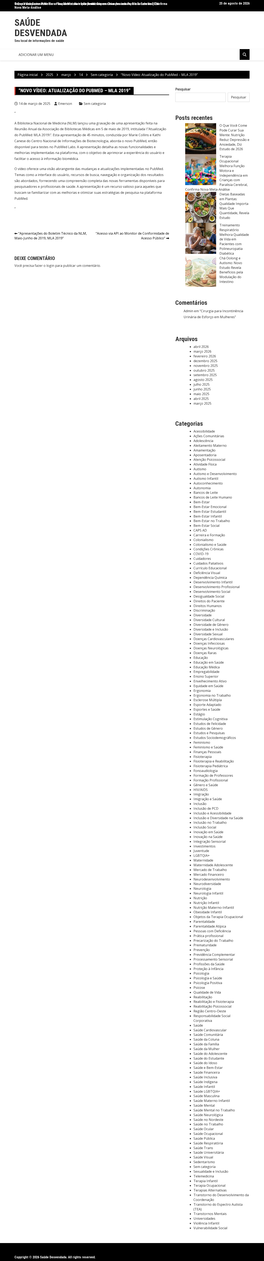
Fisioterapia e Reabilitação (213, 761)
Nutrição (200, 898)
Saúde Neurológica (208, 1115)
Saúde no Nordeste (208, 1119)
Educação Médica (206, 667)
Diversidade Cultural (209, 620)
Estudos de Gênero (208, 728)
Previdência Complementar (214, 954)
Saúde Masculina (206, 1096)
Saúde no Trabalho (208, 1124)
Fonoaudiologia (205, 770)
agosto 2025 (203, 379)
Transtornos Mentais (210, 1213)
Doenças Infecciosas (209, 643)
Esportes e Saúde (206, 709)
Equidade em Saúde (208, 686)
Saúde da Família (206, 1044)
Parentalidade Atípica (209, 926)
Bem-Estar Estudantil (209, 511)
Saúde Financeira (206, 1072)
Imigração (201, 794)
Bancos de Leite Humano (212, 497)
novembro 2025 (205, 365)
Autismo (199, 469)
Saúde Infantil (204, 1086)
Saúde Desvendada (40, 27)
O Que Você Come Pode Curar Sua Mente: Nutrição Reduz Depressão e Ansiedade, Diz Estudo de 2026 (234, 137)
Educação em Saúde (208, 662)
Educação (200, 657)
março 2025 (202, 403)
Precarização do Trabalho (213, 940)
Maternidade (203, 860)
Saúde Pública (204, 1138)
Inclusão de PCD (205, 808)
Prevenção (201, 950)
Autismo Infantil (205, 478)
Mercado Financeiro (208, 874)
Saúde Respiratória (208, 1143)
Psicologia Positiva (207, 983)
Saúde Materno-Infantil (211, 1100)
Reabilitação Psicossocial (212, 1006)
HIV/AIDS (200, 789)
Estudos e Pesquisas (209, 733)
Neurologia (202, 888)
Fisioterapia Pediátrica (210, 766)
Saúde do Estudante (208, 1058)
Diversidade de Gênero (211, 624)
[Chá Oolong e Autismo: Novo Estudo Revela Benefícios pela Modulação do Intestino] (200, 271)
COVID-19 (201, 554)
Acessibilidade (204, 431)
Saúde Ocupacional (208, 1133)
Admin (188, 311)
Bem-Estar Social (206, 525)
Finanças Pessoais (207, 752)
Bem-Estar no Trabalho (211, 521)
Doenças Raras (205, 653)
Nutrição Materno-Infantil (213, 907)
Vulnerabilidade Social (210, 1228)
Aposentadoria (204, 455)
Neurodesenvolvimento (211, 879)
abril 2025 (201, 398)
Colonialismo (203, 540)
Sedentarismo (204, 1162)
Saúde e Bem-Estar (208, 1067)
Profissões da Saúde (209, 964)
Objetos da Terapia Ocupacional (218, 917)
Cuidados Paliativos (208, 563)
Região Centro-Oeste (209, 1011)
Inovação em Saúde (208, 832)
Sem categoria (95, 103)
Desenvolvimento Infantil (212, 582)
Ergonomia (202, 690)
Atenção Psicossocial (209, 459)
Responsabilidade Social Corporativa (211, 1018)
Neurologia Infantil (208, 893)
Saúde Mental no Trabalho (214, 1110)
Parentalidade (204, 921)
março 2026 (202, 351)
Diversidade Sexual (208, 634)
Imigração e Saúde (207, 799)
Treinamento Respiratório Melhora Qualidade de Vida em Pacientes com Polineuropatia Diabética (234, 239)
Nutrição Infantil (206, 903)
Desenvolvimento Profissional (216, 587)
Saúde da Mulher (206, 1049)
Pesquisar (183, 89)
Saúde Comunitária (208, 1034)
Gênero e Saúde (205, 785)
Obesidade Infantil (207, 912)
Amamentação (204, 450)
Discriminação (204, 610)
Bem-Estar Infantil (207, 516)
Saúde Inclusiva (205, 1077)
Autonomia (202, 488)
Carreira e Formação (209, 535)
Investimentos (204, 846)
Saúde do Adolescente (210, 1053)
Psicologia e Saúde (207, 978)
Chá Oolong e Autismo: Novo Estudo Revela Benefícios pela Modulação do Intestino (231, 270)
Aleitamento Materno (210, 445)
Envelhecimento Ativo (210, 681)
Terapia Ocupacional (209, 1185)
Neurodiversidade (207, 884)
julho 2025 (201, 384)
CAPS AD (200, 530)
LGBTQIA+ (201, 855)
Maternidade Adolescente (213, 865)
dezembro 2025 (205, 361)
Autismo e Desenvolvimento (215, 474)
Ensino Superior (205, 676)
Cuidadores (202, 558)
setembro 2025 (205, 375)
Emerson (65, 103)
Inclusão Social (204, 827)
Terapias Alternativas (210, 1190)
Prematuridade (205, 945)
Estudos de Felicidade (209, 723)
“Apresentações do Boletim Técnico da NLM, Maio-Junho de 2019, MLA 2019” (50, 235)
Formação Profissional (210, 780)
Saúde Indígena (205, 1082)
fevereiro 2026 (204, 356)
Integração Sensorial (209, 841)
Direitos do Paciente (209, 601)
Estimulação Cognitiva (210, 719)
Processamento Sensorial (213, 959)
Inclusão (199, 803)
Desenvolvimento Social (211, 591)
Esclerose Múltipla (207, 700)
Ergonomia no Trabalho (212, 695)
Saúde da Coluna (206, 1039)
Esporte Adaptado (207, 704)
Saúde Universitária (208, 1152)
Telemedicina (203, 1176)
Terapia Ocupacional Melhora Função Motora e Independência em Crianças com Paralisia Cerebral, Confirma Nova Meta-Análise (90, 5)
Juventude (201, 851)
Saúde (198, 1025)
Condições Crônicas (208, 549)
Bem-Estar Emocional (209, 507)
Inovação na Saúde (208, 836)
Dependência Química (210, 577)
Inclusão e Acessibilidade (212, 813)
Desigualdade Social (208, 596)
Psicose (199, 987)
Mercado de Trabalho (210, 869)
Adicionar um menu (36, 54)
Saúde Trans (203, 1148)
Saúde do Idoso (205, 1063)
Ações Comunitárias (208, 436)
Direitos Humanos (207, 606)
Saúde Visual (203, 1157)
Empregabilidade (206, 671)
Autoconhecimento (208, 483)
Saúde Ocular (203, 1129)
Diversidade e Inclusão (210, 629)
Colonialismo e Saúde (209, 544)
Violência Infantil (206, 1223)
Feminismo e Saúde (208, 747)
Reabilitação (202, 997)
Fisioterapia (202, 756)
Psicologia (201, 973)
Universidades (204, 1218)
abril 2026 (201, 346)
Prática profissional (208, 936)
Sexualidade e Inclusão (210, 1171)
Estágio (199, 714)
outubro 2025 (204, 370)
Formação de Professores (213, 775)
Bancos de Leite (205, 492)
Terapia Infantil (205, 1181)
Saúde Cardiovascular (210, 1030)
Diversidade (202, 615)
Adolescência (203, 440)
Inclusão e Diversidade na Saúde (218, 818)
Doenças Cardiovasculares (213, 639)
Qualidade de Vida (207, 992)
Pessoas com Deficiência (212, 931)
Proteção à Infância (208, 969)
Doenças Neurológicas (211, 648)
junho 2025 (202, 389)
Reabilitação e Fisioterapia (213, 1001)
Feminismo (201, 742)
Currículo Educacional (210, 568)
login (50, 265)
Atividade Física (205, 464)
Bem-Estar (201, 502)
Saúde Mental (204, 1105)
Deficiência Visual (206, 573)
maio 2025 (201, 394)
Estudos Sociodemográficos (214, 737)
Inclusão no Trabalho (210, 822)
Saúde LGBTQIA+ (206, 1091)
